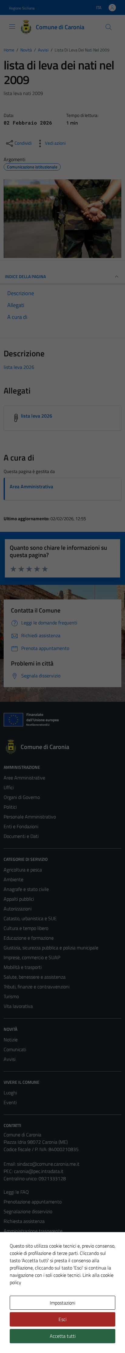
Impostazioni (62, 1302)
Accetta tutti (63, 1336)
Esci (62, 1319)
